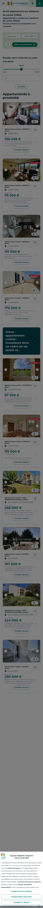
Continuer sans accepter (21, 891)
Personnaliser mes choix (21, 897)
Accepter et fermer (22, 902)
